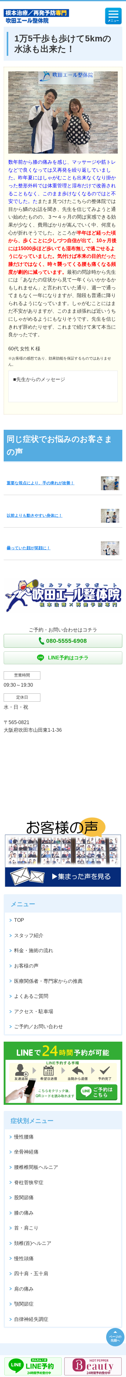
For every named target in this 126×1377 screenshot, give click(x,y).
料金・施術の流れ (33, 950)
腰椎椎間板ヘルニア (36, 1167)
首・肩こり (26, 1227)
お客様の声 (26, 965)
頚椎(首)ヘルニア (32, 1243)
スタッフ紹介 (28, 935)
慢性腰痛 (24, 1136)
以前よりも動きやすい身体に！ (34, 515)
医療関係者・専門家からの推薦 (48, 981)
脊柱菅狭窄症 (28, 1182)
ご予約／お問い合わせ (38, 1026)
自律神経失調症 (31, 1319)
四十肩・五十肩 (31, 1273)
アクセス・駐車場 (33, 1011)
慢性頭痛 (24, 1258)
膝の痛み (24, 1212)
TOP (19, 920)
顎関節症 (24, 1303)
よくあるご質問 (31, 996)
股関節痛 (24, 1197)
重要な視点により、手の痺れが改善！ (40, 483)
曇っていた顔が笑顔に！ (28, 548)
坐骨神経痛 (26, 1151)
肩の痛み (24, 1288)
